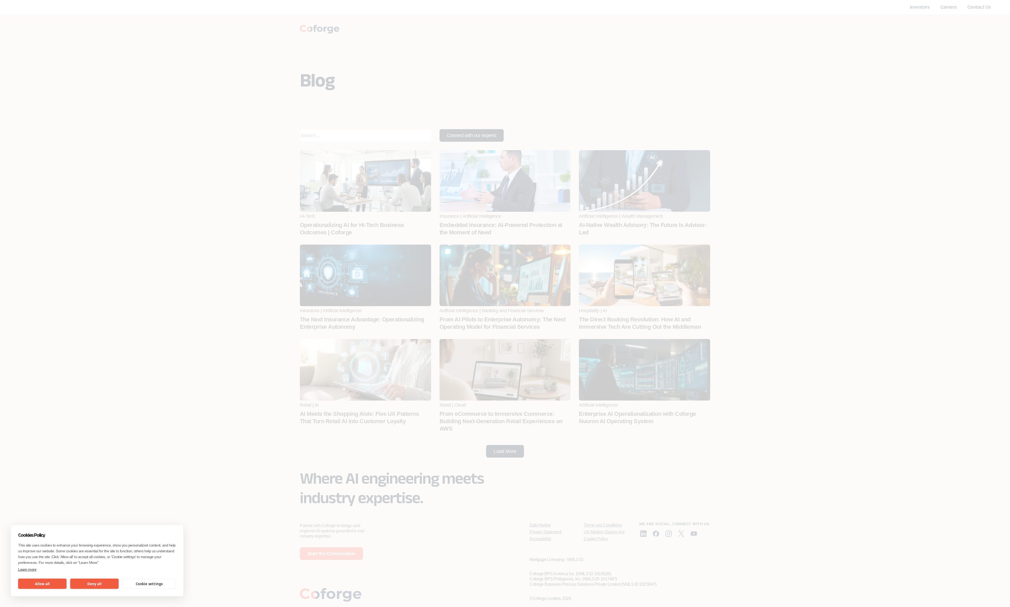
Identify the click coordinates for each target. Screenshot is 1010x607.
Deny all (94, 583)
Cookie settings (149, 583)
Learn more (27, 569)
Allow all (42, 583)
